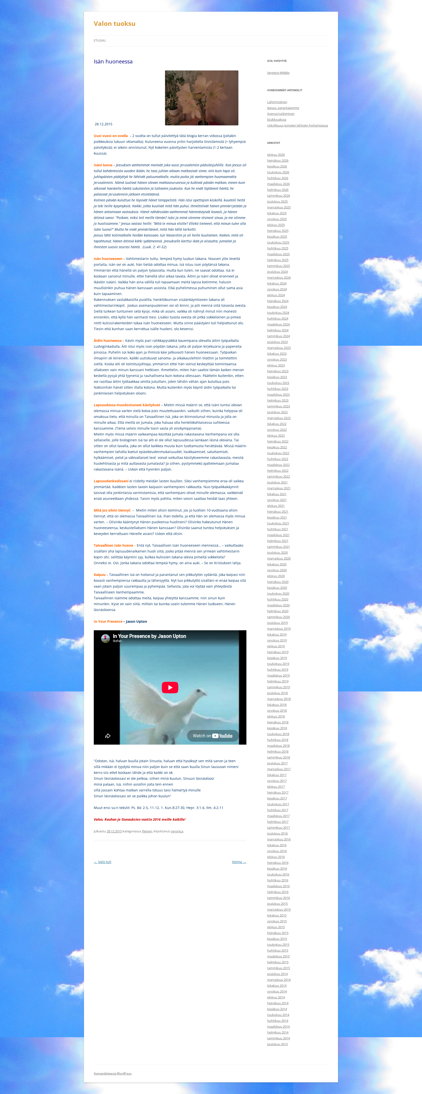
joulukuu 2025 (277, 201)
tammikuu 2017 (278, 827)
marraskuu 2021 (279, 488)
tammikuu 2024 (278, 336)
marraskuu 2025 (279, 207)
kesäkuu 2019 (277, 658)
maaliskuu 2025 (278, 254)
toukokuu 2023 (278, 383)
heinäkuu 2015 (277, 933)
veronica (177, 831)
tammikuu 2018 (278, 757)
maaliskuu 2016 (278, 886)
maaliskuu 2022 (278, 465)
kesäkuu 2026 (277, 166)
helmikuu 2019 (277, 681)
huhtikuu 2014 (277, 1020)
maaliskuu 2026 (278, 184)
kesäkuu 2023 (277, 377)
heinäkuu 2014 (277, 1003)
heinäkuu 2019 (277, 652)
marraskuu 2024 (279, 277)
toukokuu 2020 (278, 593)
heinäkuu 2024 (277, 301)
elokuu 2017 (276, 786)
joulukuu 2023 (277, 342)
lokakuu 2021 (276, 494)
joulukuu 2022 (277, 412)
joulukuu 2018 (277, 693)
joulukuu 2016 (277, 833)
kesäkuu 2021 (277, 517)
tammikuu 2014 (278, 1038)
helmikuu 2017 (277, 821)
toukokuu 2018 (278, 734)
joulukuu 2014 (277, 974)
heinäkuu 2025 (277, 230)
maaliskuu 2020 (278, 605)
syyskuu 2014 (277, 991)
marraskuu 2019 (279, 628)
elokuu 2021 (276, 505)
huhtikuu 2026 (277, 178)
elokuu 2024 (276, 295)
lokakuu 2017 (276, 775)
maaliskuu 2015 (278, 956)
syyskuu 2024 (277, 289)
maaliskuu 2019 (278, 675)
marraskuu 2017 (279, 769)
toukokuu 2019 (278, 663)
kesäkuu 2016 (277, 868)
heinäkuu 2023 (277, 371)
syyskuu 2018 (277, 710)
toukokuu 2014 (278, 1015)
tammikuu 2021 (278, 546)
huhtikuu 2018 (277, 740)
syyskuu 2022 (277, 429)
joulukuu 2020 (277, 552)
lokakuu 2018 (276, 704)
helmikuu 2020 (277, 611)
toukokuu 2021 (278, 523)
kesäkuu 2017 (277, 798)
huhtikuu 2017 (277, 810)
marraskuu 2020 (279, 558)
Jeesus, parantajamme (283, 108)
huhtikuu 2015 (277, 950)
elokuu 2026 (276, 154)
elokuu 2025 (276, 225)
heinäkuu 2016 (277, 862)
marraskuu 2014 (279, 979)
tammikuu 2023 (278, 406)
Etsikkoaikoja (276, 119)
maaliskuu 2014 (278, 1026)
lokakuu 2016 (276, 845)
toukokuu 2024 (278, 312)
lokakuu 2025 (276, 213)
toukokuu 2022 (278, 453)
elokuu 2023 (276, 365)
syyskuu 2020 (277, 570)
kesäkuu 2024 (277, 307)
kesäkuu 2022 (277, 447)
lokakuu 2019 (276, 634)
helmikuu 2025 (277, 260)
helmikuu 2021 (277, 541)
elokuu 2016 (276, 857)
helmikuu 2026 (277, 189)
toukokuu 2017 (278, 804)
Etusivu (100, 41)
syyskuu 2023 (277, 359)
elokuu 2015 (276, 927)
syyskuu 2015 (277, 921)
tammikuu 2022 (278, 476)
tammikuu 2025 (278, 266)
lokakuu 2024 (276, 283)
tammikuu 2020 (278, 617)
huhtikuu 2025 (277, 248)
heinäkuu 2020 (277, 582)
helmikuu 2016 (277, 892)
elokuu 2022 (276, 435)
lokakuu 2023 (276, 353)
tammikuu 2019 (278, 687)
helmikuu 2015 (277, 962)
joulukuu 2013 (277, 1044)
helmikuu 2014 (277, 1032)
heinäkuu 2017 (277, 792)
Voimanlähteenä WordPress (113, 1073)
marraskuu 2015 (279, 909)
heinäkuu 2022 (277, 441)
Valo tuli (102, 861)
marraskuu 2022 (279, 418)
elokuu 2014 (276, 997)
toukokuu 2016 (278, 874)
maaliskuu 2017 (278, 816)
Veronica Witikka (278, 72)
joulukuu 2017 (277, 763)
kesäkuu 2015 (277, 938)
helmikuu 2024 (277, 330)
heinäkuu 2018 (277, 722)
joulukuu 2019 (277, 623)
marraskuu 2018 (279, 699)
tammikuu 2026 (278, 195)
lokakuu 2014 (276, 985)
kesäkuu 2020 (277, 587)
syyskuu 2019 (277, 640)
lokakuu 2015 (276, 915)
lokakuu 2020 (276, 564)
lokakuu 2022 (276, 424)
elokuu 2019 (276, 646)
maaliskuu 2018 (278, 745)
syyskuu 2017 (277, 781)
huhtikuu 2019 (277, 669)
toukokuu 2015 (278, 944)
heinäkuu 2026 (277, 160)
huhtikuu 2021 (277, 529)
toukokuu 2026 (278, 172)
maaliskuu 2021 (278, 535)
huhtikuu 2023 (277, 388)
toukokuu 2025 (278, 242)
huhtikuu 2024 (277, 318)
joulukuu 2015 (277, 903)
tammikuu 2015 (278, 968)
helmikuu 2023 (277, 400)
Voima (239, 861)
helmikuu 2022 (277, 470)
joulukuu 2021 (277, 482)
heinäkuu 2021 (277, 511)
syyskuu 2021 (277, 500)
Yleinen (147, 831)
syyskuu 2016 (277, 851)
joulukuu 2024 (277, 271)
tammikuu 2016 (278, 898)
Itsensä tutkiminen (281, 113)
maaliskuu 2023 (278, 394)
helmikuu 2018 (277, 751)
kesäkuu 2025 (277, 236)
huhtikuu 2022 (277, 459)
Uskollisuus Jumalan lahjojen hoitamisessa (297, 125)
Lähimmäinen (277, 102)
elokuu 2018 (276, 716)
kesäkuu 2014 (277, 1009)
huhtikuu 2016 (277, 880)
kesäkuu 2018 (277, 728)
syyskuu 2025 (277, 219)
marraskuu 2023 (279, 347)
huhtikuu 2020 (277, 599)
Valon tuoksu (115, 23)
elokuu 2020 (276, 576)
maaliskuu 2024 (278, 324)
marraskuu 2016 (279, 839)
